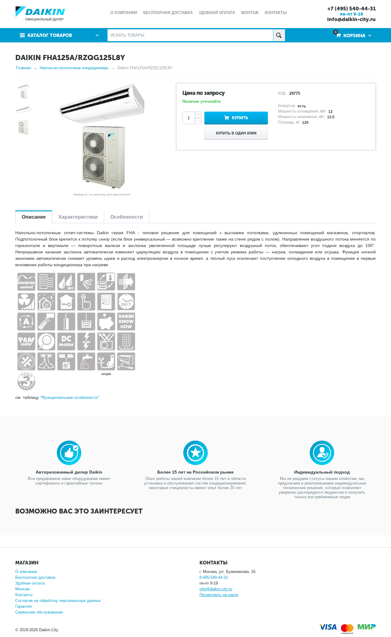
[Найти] (279, 35)
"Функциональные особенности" (69, 397)
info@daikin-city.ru (351, 19)
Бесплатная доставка (35, 577)
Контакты (23, 594)
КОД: (282, 93)
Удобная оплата (30, 583)
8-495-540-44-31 (213, 577)
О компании (26, 571)
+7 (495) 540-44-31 (351, 8)
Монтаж (22, 589)
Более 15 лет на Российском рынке (195, 472)
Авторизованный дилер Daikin (69, 472)
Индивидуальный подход (322, 472)
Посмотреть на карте (218, 594)
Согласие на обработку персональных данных (58, 600)
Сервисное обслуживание (39, 612)
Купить (240, 118)
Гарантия (23, 606)
